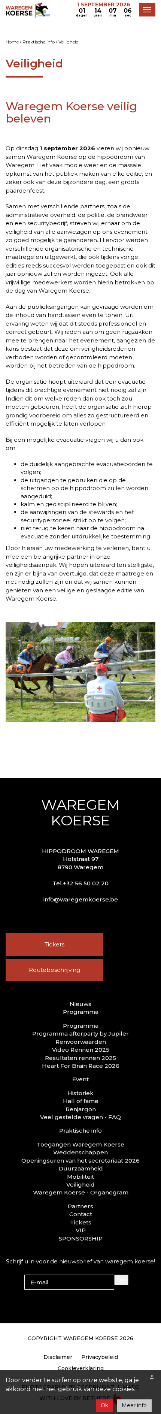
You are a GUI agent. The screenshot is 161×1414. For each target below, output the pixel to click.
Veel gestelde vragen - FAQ (80, 1117)
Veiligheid (80, 1184)
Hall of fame (80, 1101)
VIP (81, 1230)
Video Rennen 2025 (80, 1049)
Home (12, 42)
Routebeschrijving (54, 969)
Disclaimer (57, 1357)
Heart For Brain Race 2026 (80, 1065)
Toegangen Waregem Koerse (80, 1144)
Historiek (80, 1093)
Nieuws (80, 1003)
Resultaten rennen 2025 (80, 1057)
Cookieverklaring (81, 1368)
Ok (121, 1279)
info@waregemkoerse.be (80, 899)
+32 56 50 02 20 (86, 883)
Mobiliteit (80, 1176)
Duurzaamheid (80, 1168)
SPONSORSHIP (81, 1238)
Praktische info (38, 42)
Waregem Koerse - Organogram (80, 1192)
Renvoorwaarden (80, 1041)
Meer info (134, 1405)
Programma (80, 1025)
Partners (80, 1206)
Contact (80, 1214)
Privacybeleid (99, 1357)
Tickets (54, 944)
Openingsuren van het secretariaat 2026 (80, 1160)
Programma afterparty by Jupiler (80, 1033)
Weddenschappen (80, 1152)
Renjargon (81, 1109)
